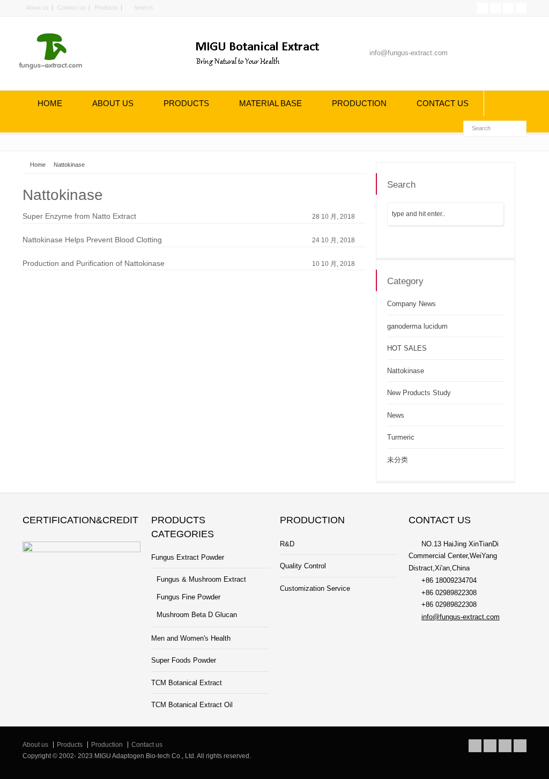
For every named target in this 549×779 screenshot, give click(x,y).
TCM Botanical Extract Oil (192, 705)
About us (37, 7)
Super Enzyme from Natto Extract (79, 216)
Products (106, 7)
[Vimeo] (508, 8)
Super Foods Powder (183, 660)
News (395, 415)
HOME (50, 103)
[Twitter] (482, 8)
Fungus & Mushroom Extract (201, 579)
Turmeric (400, 437)
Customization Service (315, 588)
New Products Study (419, 393)
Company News (411, 304)
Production (107, 744)
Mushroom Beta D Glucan (197, 615)
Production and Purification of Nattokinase (94, 263)
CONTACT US (443, 103)
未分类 (397, 460)
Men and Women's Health (191, 638)
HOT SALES (407, 348)
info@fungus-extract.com (460, 617)
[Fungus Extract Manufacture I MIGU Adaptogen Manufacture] (57, 68)
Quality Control (303, 566)
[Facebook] (495, 8)
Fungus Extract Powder (187, 557)
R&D (287, 544)
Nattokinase (405, 371)
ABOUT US (112, 103)
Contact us (71, 7)
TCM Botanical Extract (186, 683)
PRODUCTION (359, 103)
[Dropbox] (521, 8)
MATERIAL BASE (270, 103)
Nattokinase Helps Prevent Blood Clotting (92, 239)
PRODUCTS (186, 103)
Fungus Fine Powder (188, 597)
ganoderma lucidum (417, 326)
